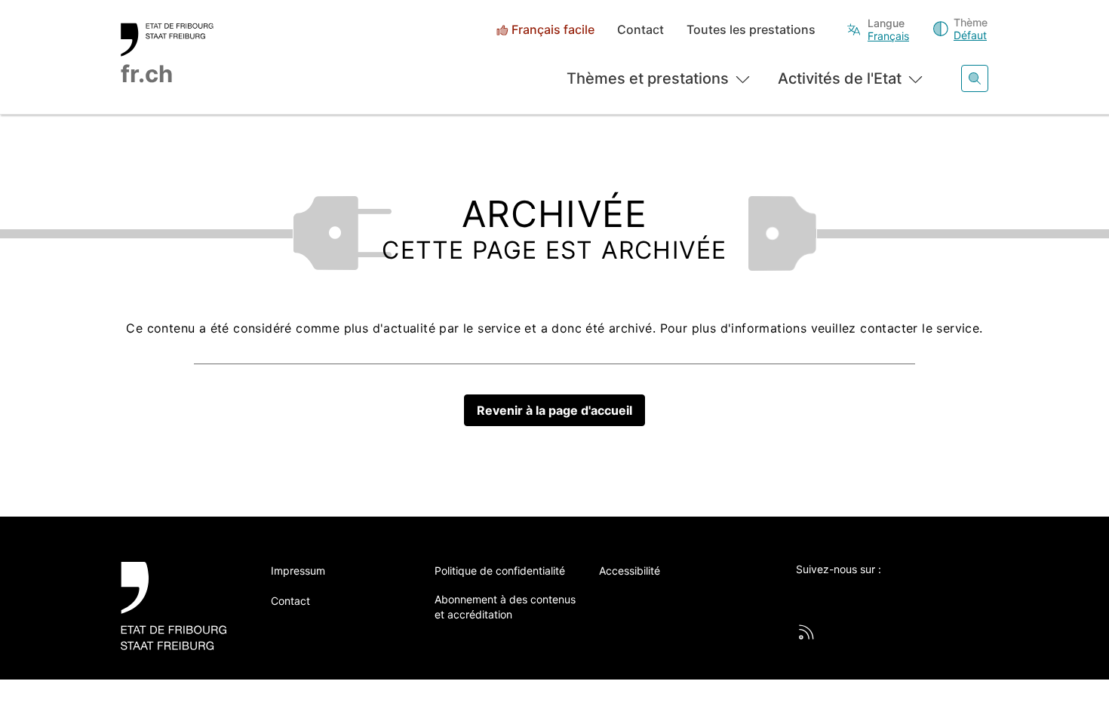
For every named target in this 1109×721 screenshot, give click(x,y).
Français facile (552, 30)
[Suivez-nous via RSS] (806, 632)
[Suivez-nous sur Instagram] (928, 594)
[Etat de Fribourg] (179, 606)
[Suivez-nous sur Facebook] (845, 594)
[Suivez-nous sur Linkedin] (887, 594)
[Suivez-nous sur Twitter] (804, 594)
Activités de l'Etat (840, 78)
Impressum (298, 570)
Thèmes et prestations (648, 78)
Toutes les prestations (751, 30)
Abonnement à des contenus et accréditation (505, 607)
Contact (640, 30)
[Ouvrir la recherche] (974, 78)
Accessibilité (629, 570)
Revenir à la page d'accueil (554, 410)
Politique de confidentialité (500, 570)
